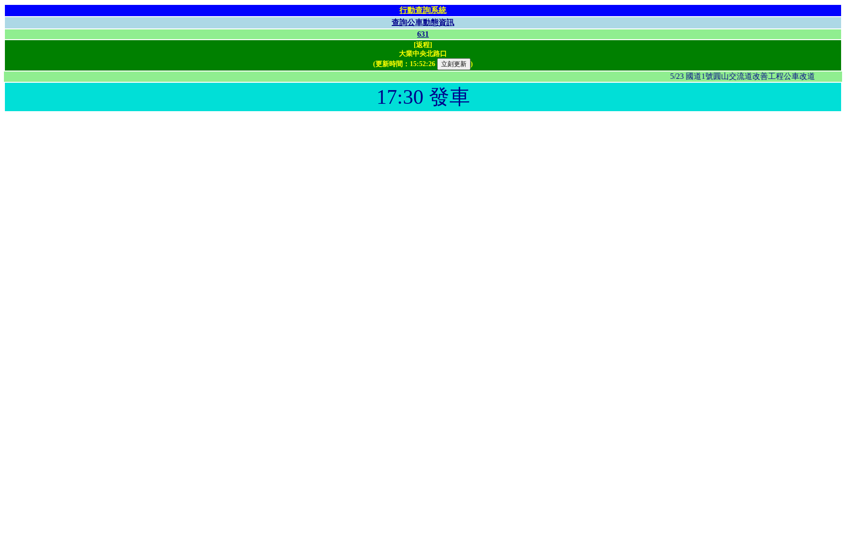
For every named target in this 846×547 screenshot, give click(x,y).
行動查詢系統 (423, 10)
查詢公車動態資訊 (423, 22)
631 (423, 34)
